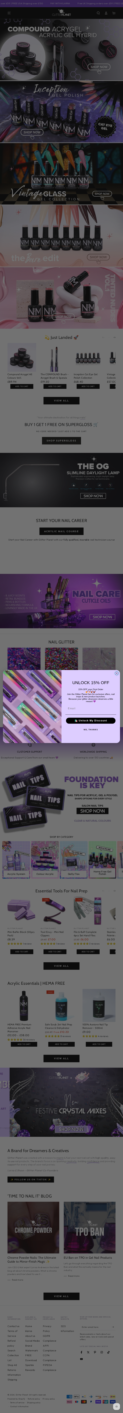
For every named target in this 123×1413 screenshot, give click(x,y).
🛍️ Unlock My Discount (91, 720)
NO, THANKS (91, 730)
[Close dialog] (116, 673)
